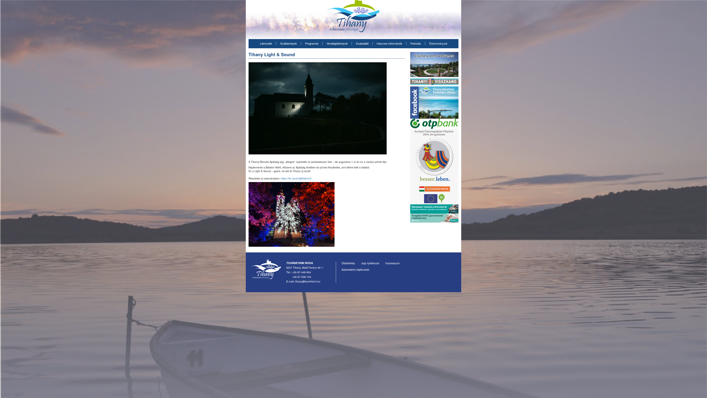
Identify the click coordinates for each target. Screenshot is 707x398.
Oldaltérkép (348, 263)
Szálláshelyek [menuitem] (288, 43)
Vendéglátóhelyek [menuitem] (337, 43)
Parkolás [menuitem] (415, 43)
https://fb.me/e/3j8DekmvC (296, 178)
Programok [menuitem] (312, 43)
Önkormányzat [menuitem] (438, 43)
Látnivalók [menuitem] (266, 43)
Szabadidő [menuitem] (362, 43)
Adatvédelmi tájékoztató (355, 269)
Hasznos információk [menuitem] (389, 43)
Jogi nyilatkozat (370, 263)
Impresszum (392, 263)
